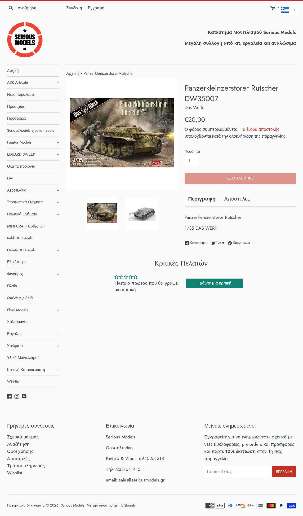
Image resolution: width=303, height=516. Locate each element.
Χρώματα (33, 346)
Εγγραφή (96, 8)
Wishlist (13, 381)
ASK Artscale (33, 82)
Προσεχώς (16, 106)
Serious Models (72, 505)
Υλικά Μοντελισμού (33, 357)
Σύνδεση (74, 8)
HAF (10, 178)
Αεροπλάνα (33, 190)
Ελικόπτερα (17, 262)
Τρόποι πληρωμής (26, 466)
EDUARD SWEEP (33, 154)
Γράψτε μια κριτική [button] (214, 283)
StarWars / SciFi (20, 298)
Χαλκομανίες (17, 321)
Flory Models (33, 310)
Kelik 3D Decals (19, 238)
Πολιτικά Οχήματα (33, 214)
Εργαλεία (33, 334)
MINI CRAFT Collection (26, 226)
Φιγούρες (33, 274)
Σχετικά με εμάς (23, 437)
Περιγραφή (201, 198)
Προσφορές (17, 118)
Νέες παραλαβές (21, 94)
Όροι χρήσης (20, 451)
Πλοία (12, 286)
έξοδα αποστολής (262, 129)
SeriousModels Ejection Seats (30, 130)
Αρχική (13, 70)
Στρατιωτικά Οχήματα (33, 202)
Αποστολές (237, 198)
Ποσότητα (192, 151)
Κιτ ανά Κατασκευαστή (33, 369)
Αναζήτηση (18, 444)
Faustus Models (33, 142)
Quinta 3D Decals (33, 250)
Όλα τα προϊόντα (21, 166)
